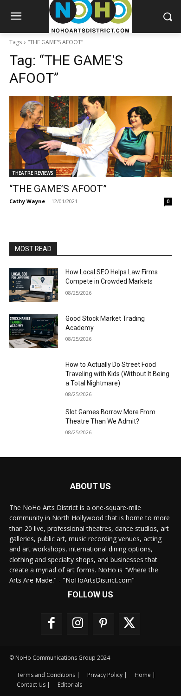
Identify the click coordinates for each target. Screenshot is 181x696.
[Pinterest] (103, 624)
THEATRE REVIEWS (32, 173)
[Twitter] (129, 624)
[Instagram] (77, 624)
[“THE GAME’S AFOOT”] (90, 136)
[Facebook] (51, 624)
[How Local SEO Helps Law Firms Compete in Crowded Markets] (33, 285)
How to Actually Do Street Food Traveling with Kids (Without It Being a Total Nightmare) (117, 373)
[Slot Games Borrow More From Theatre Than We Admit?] (33, 425)
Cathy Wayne (27, 201)
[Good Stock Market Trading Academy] (33, 331)
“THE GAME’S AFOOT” (58, 188)
